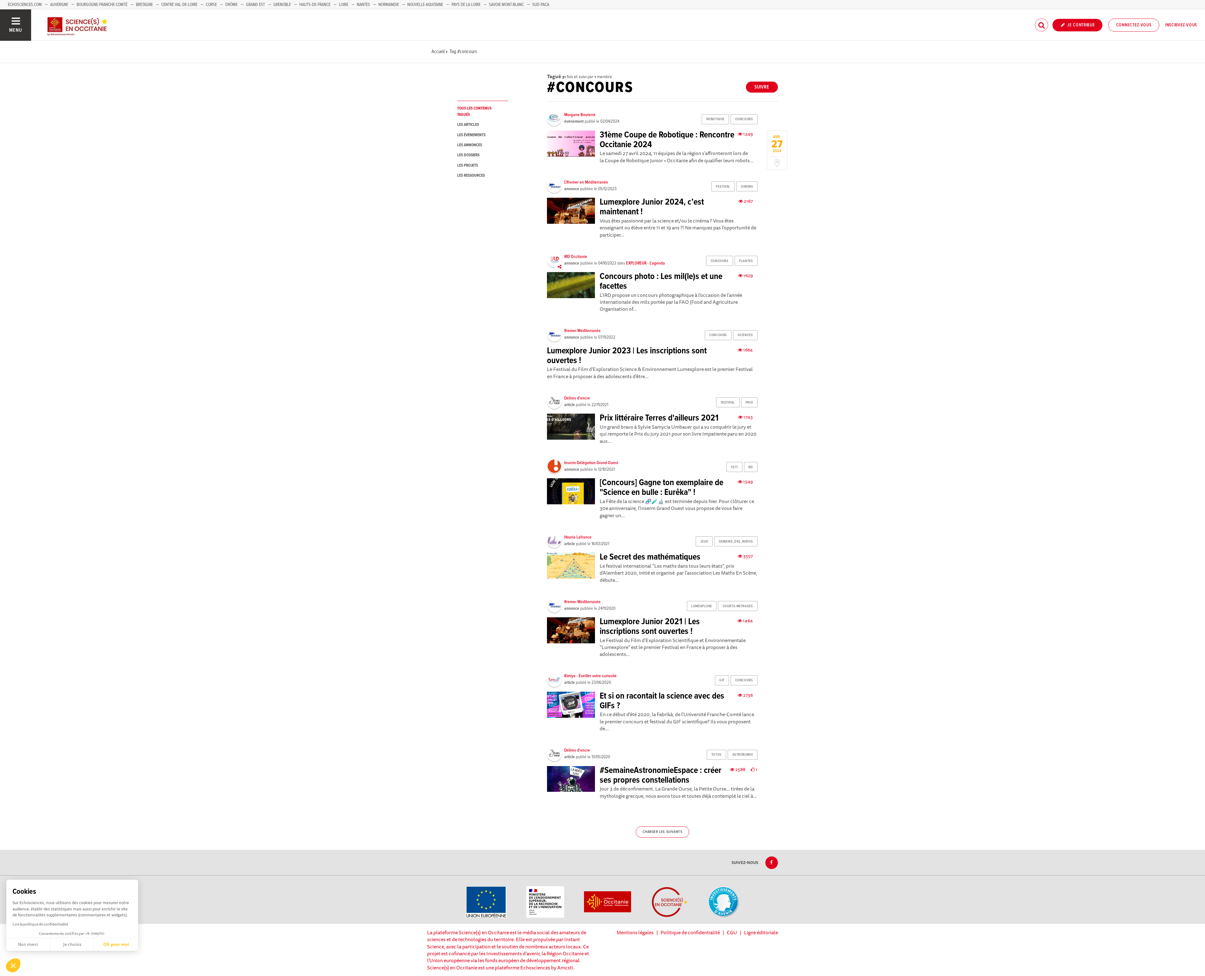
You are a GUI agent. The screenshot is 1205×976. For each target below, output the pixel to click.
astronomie (742, 755)
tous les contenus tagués (474, 111)
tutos (716, 755)
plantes (746, 261)
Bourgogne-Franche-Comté (102, 5)
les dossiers (468, 155)
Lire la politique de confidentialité (40, 924)
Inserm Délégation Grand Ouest (591, 463)
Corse (211, 5)
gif (722, 680)
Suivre (761, 87)
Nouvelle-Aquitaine (425, 5)
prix (749, 402)
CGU (732, 932)
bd (750, 467)
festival (723, 187)
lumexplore (701, 606)
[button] (13, 965)
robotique (715, 119)
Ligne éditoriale (761, 932)
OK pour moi (116, 944)
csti (734, 467)
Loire (343, 5)
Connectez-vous (1134, 25)
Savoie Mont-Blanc (506, 5)
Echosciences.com (25, 5)
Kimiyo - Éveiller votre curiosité (590, 676)
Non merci (28, 944)
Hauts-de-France (314, 5)
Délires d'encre (577, 398)
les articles (468, 124)
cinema (747, 187)
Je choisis (72, 944)
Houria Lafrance (578, 537)
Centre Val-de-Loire (179, 5)
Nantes (363, 5)
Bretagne (144, 5)
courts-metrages (738, 606)
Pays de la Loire (466, 5)
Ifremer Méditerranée (582, 331)
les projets (467, 165)
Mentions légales (635, 932)
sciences (745, 335)
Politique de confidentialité (690, 932)
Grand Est (255, 5)
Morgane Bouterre (580, 115)
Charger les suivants (663, 831)
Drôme (231, 5)
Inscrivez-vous (1181, 25)
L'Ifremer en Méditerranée (586, 182)
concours (744, 119)
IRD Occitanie (575, 257)
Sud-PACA (540, 5)
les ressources (471, 175)
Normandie (388, 5)
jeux (704, 541)
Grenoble (282, 5)
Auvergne (59, 5)
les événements (471, 135)
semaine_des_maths (736, 541)
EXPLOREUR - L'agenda (645, 263)
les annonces (469, 145)
